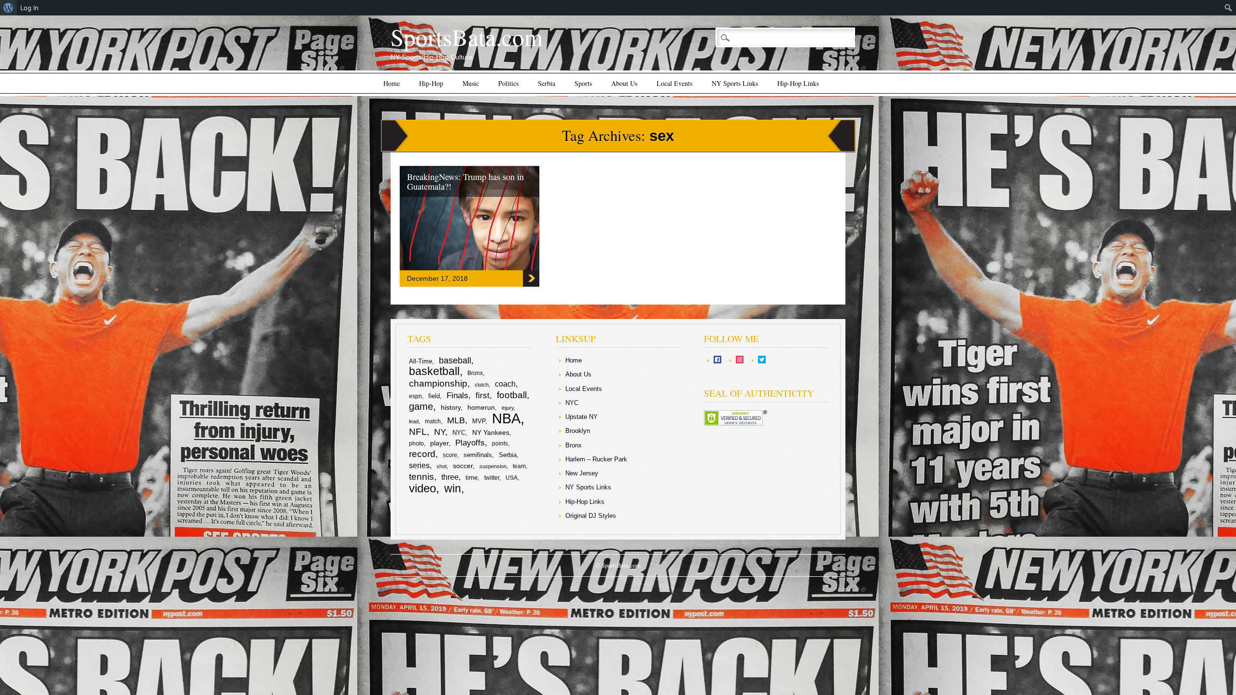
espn (415, 396)
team (519, 466)
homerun (481, 407)
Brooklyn (577, 430)
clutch (482, 385)
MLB (456, 420)
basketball (434, 371)
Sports (583, 83)
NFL (418, 431)
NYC (458, 432)
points (500, 443)
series (419, 465)
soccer (463, 466)
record (422, 454)
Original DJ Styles (590, 515)
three (450, 477)
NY (439, 432)
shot (441, 466)
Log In (29, 8)
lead (414, 421)
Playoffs (470, 442)
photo (416, 443)
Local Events (674, 83)
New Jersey (581, 473)
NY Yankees (490, 432)
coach (505, 384)
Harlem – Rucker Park (596, 459)
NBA (506, 418)
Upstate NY (581, 416)
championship (438, 383)
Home (391, 83)
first (483, 395)
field (434, 396)
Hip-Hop (431, 83)
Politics (508, 83)
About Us (624, 83)
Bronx (475, 373)
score (450, 455)
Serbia (546, 83)
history (451, 407)
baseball (455, 360)
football (512, 394)
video (422, 488)
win (452, 488)
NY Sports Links (735, 83)
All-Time (420, 361)
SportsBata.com (467, 37)
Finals (457, 395)
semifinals (478, 455)
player (439, 443)
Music (471, 83)
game (421, 406)
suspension (492, 466)
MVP (478, 421)
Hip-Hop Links (798, 83)
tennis (421, 477)
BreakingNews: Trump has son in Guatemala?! (465, 181)
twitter (491, 477)
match (433, 421)
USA (512, 477)
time (471, 477)
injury (508, 408)
